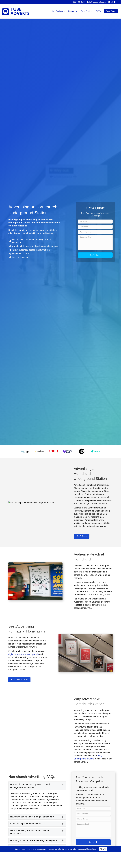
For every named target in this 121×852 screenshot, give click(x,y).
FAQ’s (98, 11)
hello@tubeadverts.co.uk (96, 2)
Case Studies (86, 11)
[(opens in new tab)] (25, 451)
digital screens (15, 654)
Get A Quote (111, 11)
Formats (71, 11)
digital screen (40, 246)
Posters (41, 799)
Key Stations (57, 11)
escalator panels (31, 654)
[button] (95, 255)
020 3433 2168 (78, 2)
